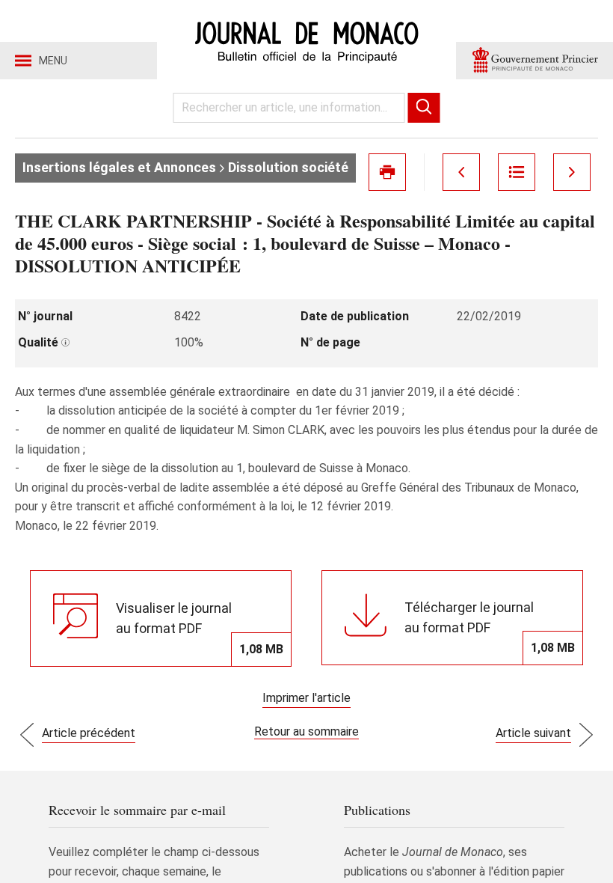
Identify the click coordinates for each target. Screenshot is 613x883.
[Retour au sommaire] (516, 172)
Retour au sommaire (306, 731)
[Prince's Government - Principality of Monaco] (534, 60)
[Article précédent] (461, 172)
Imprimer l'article (306, 698)
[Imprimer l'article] (387, 172)
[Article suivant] (572, 172)
